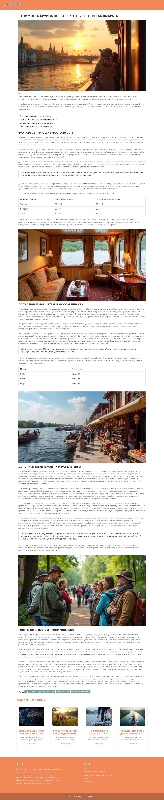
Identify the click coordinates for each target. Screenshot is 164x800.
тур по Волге (31, 692)
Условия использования (95, 772)
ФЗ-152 (86, 778)
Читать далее (31, 744)
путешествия (127, 493)
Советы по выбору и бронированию (36, 126)
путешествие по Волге (80, 692)
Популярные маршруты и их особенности (38, 119)
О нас (86, 769)
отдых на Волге (63, 692)
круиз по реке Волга (46, 692)
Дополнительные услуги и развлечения (37, 123)
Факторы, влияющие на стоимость (35, 116)
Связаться (88, 781)
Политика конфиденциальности (99, 775)
